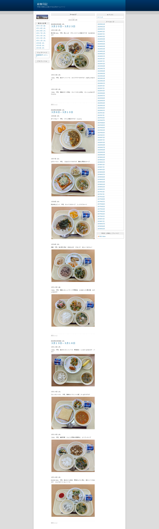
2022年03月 (101, 105)
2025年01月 (101, 29)
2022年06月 (101, 98)
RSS (100, 236)
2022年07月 (101, 95)
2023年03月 (101, 78)
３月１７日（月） (41, 33)
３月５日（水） (40, 45)
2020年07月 (101, 147)
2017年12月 (101, 191)
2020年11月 (101, 140)
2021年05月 (101, 125)
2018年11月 (101, 167)
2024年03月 (101, 51)
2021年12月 (101, 113)
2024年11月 (101, 34)
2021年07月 (101, 120)
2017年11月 (101, 194)
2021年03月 (101, 130)
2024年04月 (101, 49)
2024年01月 (101, 56)
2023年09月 (101, 66)
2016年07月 (101, 223)
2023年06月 (101, 71)
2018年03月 (101, 184)
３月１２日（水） (41, 35)
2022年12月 (101, 86)
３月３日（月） (40, 48)
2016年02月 (101, 228)
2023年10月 (101, 63)
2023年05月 (101, 73)
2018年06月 (101, 177)
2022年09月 (101, 93)
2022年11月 (101, 88)
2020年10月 (101, 142)
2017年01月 (101, 216)
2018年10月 (101, 169)
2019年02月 (101, 159)
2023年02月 (101, 81)
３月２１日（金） (41, 25)
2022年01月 (101, 110)
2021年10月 (101, 118)
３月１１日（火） (41, 40)
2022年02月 (101, 108)
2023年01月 (101, 83)
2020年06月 (101, 150)
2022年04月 (101, 103)
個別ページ (54, 104)
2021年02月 (101, 132)
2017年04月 (101, 209)
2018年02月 (101, 186)
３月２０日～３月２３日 (63, 26)
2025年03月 (101, 24)
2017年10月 (101, 196)
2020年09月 (101, 145)
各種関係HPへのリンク (42, 55)
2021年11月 (101, 115)
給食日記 (42, 4)
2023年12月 (101, 58)
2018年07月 (101, 174)
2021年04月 (101, 127)
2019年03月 (101, 157)
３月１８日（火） (41, 30)
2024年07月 (101, 41)
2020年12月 (101, 137)
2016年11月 (101, 221)
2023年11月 (101, 61)
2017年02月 (101, 214)
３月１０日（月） (41, 38)
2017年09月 (101, 199)
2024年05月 (101, 46)
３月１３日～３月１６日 (63, 343)
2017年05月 (101, 206)
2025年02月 (101, 26)
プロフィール (42, 61)
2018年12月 (101, 164)
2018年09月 (101, 172)
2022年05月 (101, 100)
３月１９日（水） (41, 28)
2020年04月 (101, 154)
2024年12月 (101, 31)
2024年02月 (101, 53)
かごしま (100, 17)
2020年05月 (101, 152)
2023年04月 (101, 76)
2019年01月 (101, 162)
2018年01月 (101, 189)
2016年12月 (101, 219)
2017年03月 (101, 211)
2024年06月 (101, 44)
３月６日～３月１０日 (62, 112)
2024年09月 (101, 39)
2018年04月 (101, 182)
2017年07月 (101, 201)
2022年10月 (101, 90)
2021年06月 (101, 122)
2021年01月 (101, 135)
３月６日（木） (40, 43)
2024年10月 (101, 36)
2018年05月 (101, 179)
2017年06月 (101, 204)
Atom (104, 236)
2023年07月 (101, 68)
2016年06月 (101, 226)
